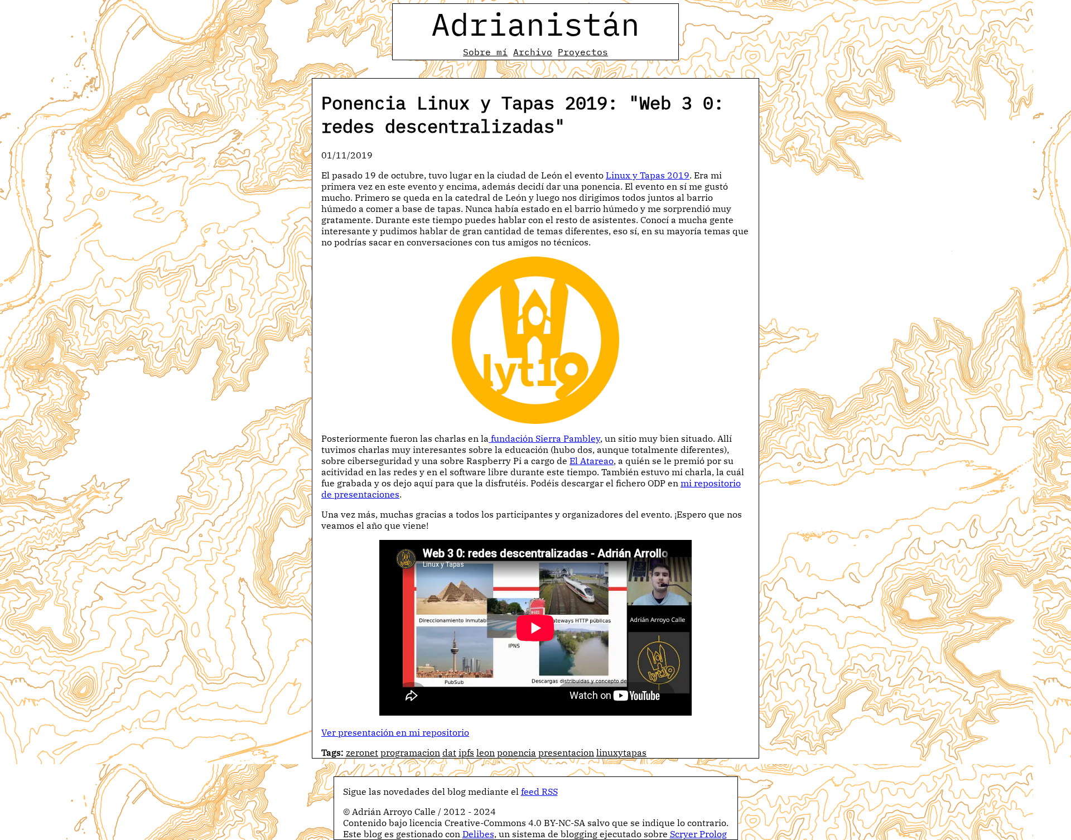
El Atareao (592, 460)
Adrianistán (535, 24)
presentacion (566, 752)
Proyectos (583, 51)
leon (485, 752)
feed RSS (539, 791)
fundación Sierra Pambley (544, 438)
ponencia (516, 752)
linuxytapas (621, 752)
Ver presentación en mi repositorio (395, 732)
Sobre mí (485, 51)
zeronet (362, 752)
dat (449, 752)
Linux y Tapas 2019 (647, 175)
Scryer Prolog (698, 833)
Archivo (532, 51)
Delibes (478, 833)
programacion (410, 752)
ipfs (466, 752)
